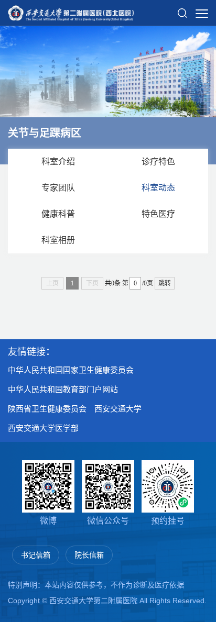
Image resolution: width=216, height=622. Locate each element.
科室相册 (58, 240)
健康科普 (58, 213)
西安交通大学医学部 (43, 428)
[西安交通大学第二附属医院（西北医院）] (71, 10)
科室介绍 (58, 161)
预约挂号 (168, 520)
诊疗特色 (158, 161)
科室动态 (158, 187)
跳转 (164, 283)
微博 (48, 520)
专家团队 (58, 187)
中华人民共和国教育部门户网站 (63, 389)
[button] (182, 9)
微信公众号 (108, 520)
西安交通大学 (118, 408)
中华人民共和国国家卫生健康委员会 (71, 369)
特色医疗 (158, 213)
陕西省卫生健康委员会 (47, 408)
